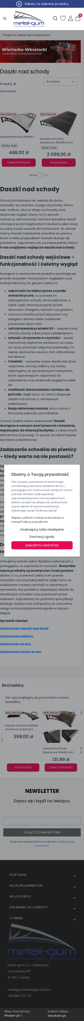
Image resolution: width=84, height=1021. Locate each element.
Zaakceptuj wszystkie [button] (42, 545)
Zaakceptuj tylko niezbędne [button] (42, 529)
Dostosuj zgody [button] (41, 536)
